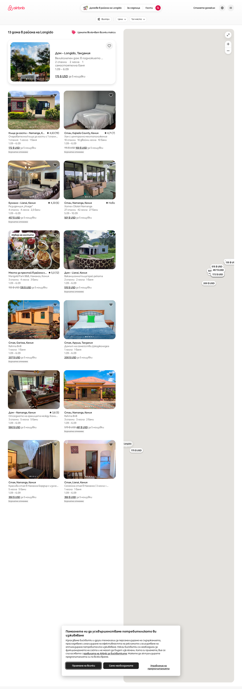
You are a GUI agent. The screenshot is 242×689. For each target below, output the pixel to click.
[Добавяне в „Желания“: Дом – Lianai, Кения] (111, 234)
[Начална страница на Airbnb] (16, 7)
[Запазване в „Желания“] (109, 45)
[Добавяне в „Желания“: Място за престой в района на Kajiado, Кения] (55, 234)
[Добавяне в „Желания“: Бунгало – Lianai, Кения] (55, 164)
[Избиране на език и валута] (222, 8)
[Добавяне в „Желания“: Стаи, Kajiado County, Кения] (111, 95)
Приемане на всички (83, 665)
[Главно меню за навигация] (231, 8)
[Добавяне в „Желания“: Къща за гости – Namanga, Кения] (55, 95)
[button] (61, 76)
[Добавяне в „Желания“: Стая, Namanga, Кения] (55, 444)
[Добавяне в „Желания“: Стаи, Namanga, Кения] (111, 164)
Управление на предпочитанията (159, 667)
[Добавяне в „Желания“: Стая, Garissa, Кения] (55, 304)
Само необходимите (121, 665)
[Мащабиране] (228, 44)
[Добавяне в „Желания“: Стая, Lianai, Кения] (111, 444)
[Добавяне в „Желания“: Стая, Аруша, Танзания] (111, 304)
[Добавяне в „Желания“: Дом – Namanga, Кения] (55, 374)
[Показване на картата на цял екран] (228, 35)
